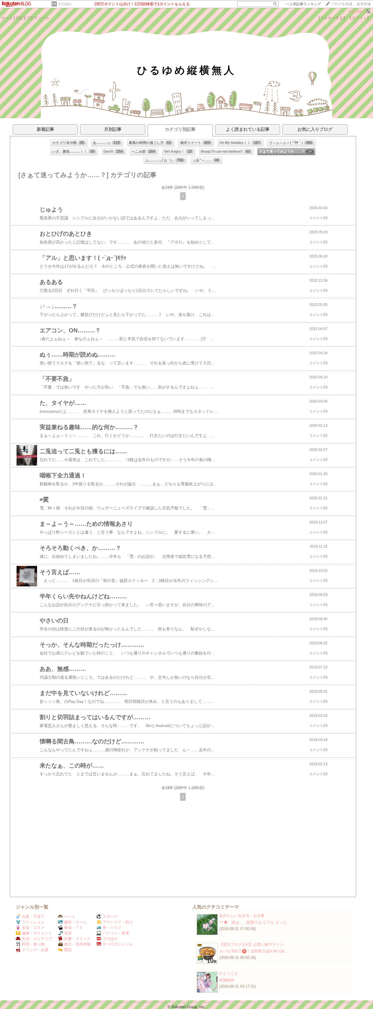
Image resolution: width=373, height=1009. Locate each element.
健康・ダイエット (37, 933)
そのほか (65, 4)
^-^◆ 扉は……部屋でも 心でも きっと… (255, 922)
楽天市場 (364, 4)
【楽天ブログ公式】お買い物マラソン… (253, 944)
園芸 (68, 950)
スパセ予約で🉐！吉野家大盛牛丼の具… (253, 951)
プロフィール (38, 18)
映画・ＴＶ (73, 927)
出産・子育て (33, 916)
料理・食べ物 (33, 944)
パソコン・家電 (116, 933)
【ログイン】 (359, 18)
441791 (356, 12)
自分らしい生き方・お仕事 (242, 915)
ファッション (33, 922)
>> (303, 4)
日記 (19, 18)
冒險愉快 (226, 980)
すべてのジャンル (118, 944)
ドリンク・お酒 (35, 950)
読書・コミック (77, 938)
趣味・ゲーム (75, 922)
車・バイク (112, 927)
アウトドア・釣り (118, 922)
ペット (69, 916)
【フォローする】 (331, 18)
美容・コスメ (33, 927)
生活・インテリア (37, 938)
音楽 (68, 933)
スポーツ (110, 916)
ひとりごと (228, 973)
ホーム (7, 18)
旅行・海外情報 (77, 944)
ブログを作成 (341, 4)
